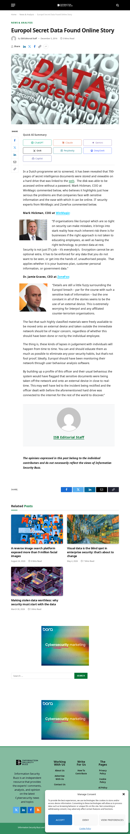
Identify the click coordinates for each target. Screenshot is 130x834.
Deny (85, 819)
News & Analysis (27, 14)
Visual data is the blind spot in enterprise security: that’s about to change (90, 552)
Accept (60, 819)
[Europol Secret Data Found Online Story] (65, 89)
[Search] (117, 5)
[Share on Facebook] (34, 46)
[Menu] (13, 5)
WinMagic (63, 213)
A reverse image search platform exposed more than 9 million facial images (34, 552)
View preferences (112, 819)
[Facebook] (14, 140)
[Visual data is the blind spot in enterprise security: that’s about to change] (93, 529)
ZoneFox (63, 277)
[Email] (14, 162)
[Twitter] (14, 147)
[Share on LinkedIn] (24, 46)
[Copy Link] (39, 46)
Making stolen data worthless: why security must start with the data (34, 602)
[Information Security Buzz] (65, 5)
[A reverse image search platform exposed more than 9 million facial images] (37, 529)
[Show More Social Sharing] (45, 46)
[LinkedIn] (14, 154)
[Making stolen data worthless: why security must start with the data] (37, 581)
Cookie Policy (85, 828)
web (71, 181)
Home (13, 14)
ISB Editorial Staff (29, 38)
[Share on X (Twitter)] (29, 46)
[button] (123, 794)
